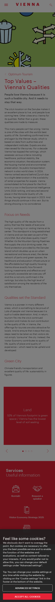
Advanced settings (27, 588)
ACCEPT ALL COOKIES (27, 596)
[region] (27, 565)
